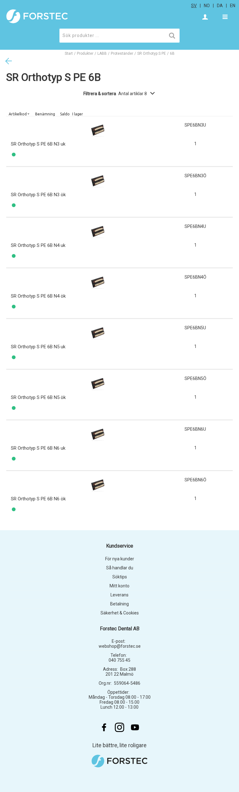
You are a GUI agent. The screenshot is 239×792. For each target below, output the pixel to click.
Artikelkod (18, 114)
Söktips (119, 576)
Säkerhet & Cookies (120, 612)
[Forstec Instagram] (119, 727)
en (232, 5)
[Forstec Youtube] (135, 727)
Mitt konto (119, 585)
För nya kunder (119, 558)
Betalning (119, 603)
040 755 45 (119, 660)
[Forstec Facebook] (104, 727)
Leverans (119, 594)
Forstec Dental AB (119, 629)
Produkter (85, 53)
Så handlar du (119, 567)
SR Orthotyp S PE (151, 53)
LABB (102, 53)
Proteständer (122, 53)
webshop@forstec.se (120, 646)
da (220, 5)
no (207, 5)
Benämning (45, 114)
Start (69, 53)
